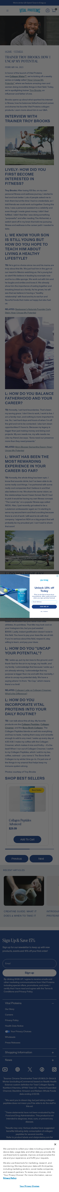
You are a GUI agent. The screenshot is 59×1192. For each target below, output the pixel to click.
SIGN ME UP (44, 606)
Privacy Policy (9, 1178)
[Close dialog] (57, 576)
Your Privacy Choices (29, 1186)
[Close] (55, 1144)
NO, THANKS (44, 611)
